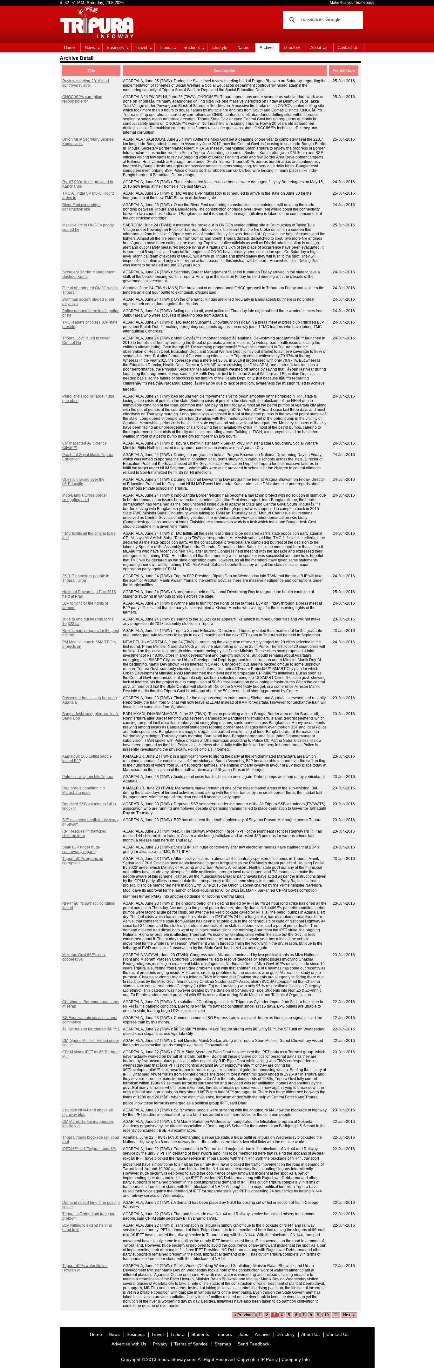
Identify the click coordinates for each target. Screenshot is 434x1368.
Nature (243, 47)
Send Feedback (253, 1343)
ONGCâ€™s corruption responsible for (82, 99)
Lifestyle (219, 47)
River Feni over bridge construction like (81, 207)
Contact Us (348, 47)
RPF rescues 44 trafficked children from (84, 833)
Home (69, 47)
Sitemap (222, 1343)
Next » (349, 1315)
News (90, 47)
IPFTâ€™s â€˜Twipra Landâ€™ (89, 1149)
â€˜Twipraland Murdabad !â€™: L (91, 1029)
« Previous (244, 1315)
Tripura (165, 47)
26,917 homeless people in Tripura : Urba (85, 578)
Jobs (243, 1334)
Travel (141, 47)
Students (191, 47)
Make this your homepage (352, 2)
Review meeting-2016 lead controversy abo (85, 83)
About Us (319, 47)
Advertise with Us (129, 1343)
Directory (292, 47)
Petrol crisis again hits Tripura (87, 777)
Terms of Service (191, 1343)
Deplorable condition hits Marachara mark (83, 790)
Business (115, 47)
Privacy (160, 1343)
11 (336, 1315)
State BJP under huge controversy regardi (81, 849)
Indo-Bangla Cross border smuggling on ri (84, 497)
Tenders (224, 1334)
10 (326, 1315)
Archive (267, 47)
